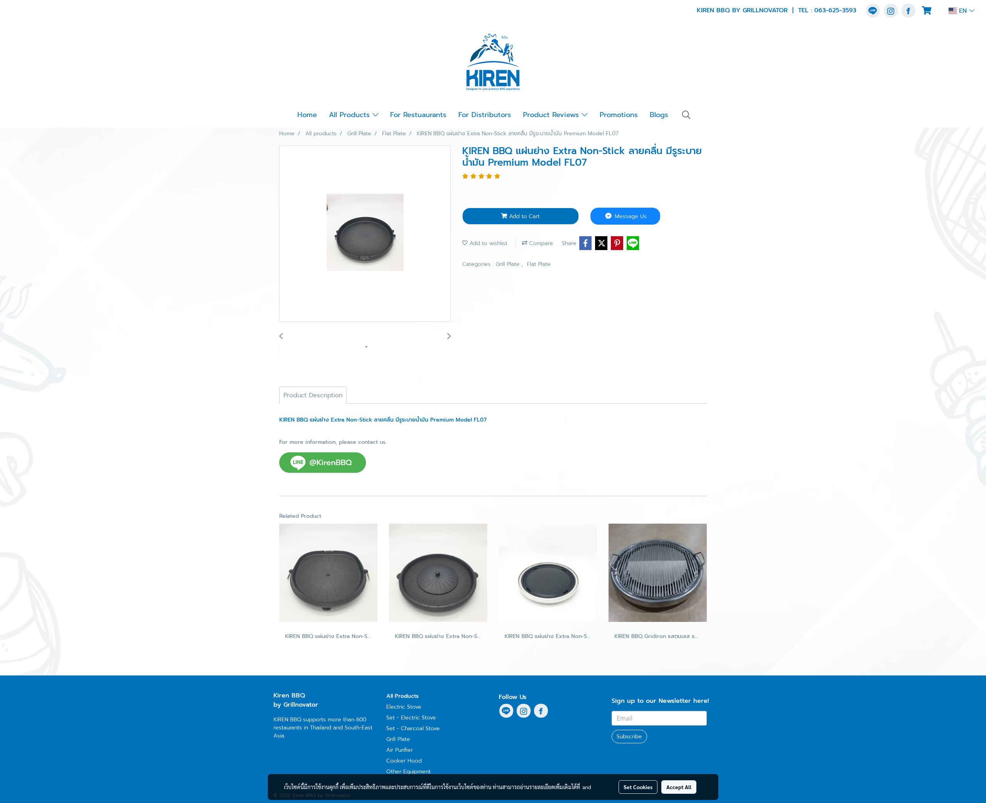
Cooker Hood (404, 761)
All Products (350, 114)
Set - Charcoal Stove (413, 728)
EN (963, 10)
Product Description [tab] (312, 395)
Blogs (659, 114)
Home (307, 114)
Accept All (678, 786)
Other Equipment (408, 772)
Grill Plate (509, 264)
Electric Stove (403, 707)
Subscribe (629, 736)
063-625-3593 (835, 10)
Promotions (619, 114)
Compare (540, 243)
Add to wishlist (487, 243)
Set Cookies (638, 786)
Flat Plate (539, 264)
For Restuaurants (418, 114)
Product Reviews (552, 114)
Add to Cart (523, 216)
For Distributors (484, 114)
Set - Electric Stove (411, 718)
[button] (686, 115)
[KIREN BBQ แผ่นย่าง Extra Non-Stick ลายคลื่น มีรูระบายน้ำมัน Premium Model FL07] (365, 234)
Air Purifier (399, 750)
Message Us (630, 216)
